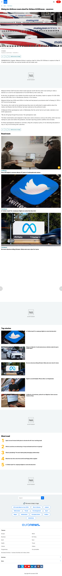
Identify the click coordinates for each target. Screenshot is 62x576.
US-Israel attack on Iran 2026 (21, 507)
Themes (3, 530)
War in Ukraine (36, 507)
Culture (3, 546)
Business (3, 536)
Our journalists (35, 549)
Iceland (47, 507)
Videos (33, 546)
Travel (33, 543)
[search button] (42, 497)
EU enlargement (37, 510)
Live (58, 1)
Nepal (15, 514)
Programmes (4, 549)
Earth (2, 540)
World (33, 533)
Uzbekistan (31, 518)
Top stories (6, 328)
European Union (36, 514)
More (2, 561)
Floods (26, 510)
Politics (46, 514)
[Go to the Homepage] (5, 2)
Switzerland (24, 514)
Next (5, 5)
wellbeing (3, 170)
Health (2, 543)
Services (3, 557)
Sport (46, 510)
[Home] (1, 5)
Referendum (17, 510)
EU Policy (34, 536)
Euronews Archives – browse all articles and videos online (15, 552)
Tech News (9, 5)
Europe (3, 533)
